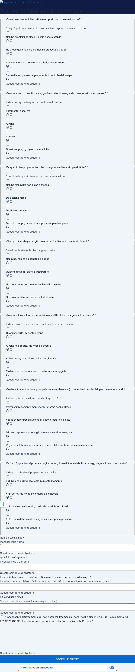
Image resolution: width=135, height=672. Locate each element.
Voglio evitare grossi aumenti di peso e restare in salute (38, 419)
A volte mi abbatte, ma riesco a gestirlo (28, 345)
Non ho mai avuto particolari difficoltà (27, 184)
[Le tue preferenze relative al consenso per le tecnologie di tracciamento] (3, 504)
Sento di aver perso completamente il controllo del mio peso (40, 75)
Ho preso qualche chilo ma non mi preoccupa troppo (36, 49)
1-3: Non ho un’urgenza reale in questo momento (34, 480)
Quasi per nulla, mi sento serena (24, 332)
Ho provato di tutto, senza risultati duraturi (30, 297)
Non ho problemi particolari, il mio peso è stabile (33, 36)
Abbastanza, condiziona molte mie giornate (31, 358)
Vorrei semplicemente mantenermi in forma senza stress (38, 406)
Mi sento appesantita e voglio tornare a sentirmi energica (39, 432)
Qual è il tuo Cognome (13, 557)
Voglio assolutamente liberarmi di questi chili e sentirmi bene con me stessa (49, 445)
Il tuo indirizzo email (12, 596)
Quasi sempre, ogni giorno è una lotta (27, 149)
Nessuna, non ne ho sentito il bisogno (27, 258)
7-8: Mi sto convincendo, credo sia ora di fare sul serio (37, 506)
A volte (10, 123)
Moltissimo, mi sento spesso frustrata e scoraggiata (36, 371)
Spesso (10, 136)
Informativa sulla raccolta (37, 667)
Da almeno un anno (17, 210)
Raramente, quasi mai (18, 110)
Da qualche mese (16, 197)
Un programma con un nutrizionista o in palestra (33, 284)
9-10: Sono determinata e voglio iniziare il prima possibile (39, 519)
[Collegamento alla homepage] (23, 2)
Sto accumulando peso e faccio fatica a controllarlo (35, 62)
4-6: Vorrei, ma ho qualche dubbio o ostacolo (32, 493)
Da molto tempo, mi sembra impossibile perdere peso (37, 223)
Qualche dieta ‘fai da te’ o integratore (27, 271)
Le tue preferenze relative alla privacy (81, 667)
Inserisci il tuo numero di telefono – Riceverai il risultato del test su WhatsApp (45, 577)
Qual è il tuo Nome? (12, 537)
